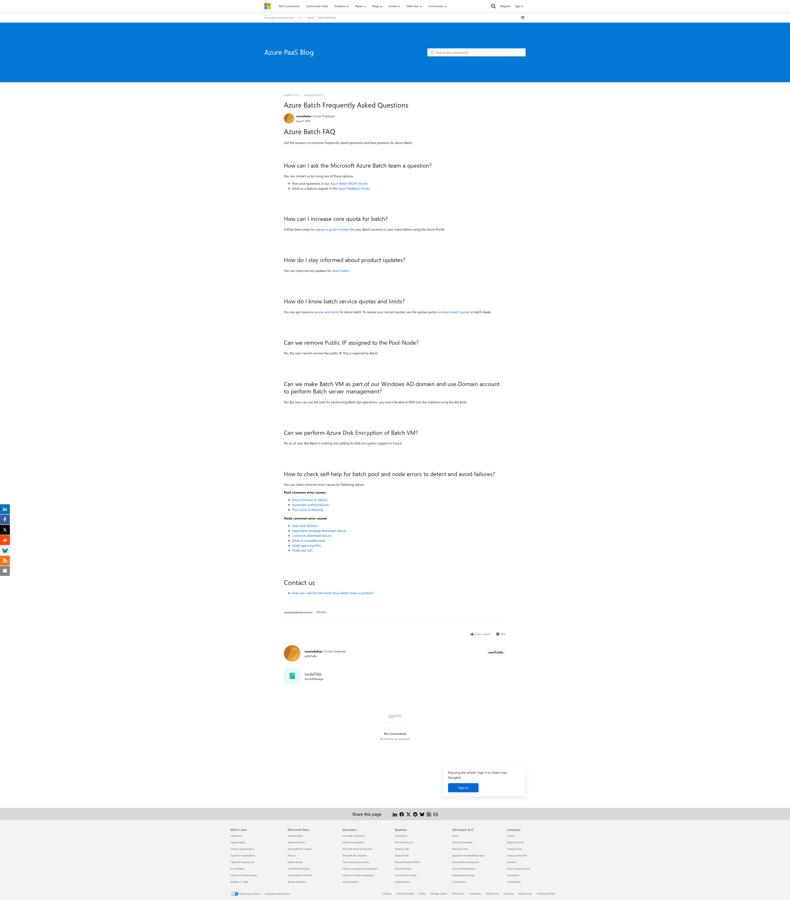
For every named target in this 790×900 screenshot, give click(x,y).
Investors (511, 862)
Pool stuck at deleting (307, 509)
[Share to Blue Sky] (422, 814)
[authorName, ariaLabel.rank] (289, 118)
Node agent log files (306, 545)
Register (505, 6)
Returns (292, 855)
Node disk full (302, 550)
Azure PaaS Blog (327, 17)
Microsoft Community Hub (278, 17)
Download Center (296, 842)
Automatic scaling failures (310, 504)
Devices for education (353, 842)
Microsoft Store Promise (300, 875)
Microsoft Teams (403, 868)
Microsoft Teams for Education (358, 848)
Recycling (508, 893)
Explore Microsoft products (243, 875)
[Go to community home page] (267, 6)
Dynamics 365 (402, 848)
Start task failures (304, 525)
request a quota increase (332, 229)
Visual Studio (459, 881)
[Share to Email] (435, 814)
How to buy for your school (356, 862)
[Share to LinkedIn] (395, 814)
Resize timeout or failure (309, 500)
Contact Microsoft (405, 893)
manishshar (304, 116)
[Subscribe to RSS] (429, 814)
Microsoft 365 (402, 855)
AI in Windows (237, 868)
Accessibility (513, 875)
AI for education (350, 881)
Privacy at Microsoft (517, 855)
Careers (511, 835)
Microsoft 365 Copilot (406, 875)
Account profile (295, 835)
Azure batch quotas (456, 312)
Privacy (422, 893)
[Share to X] (408, 814)
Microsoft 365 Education (355, 855)
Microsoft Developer (462, 842)
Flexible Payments (297, 881)
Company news (514, 848)
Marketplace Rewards (463, 875)
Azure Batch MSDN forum (348, 183)
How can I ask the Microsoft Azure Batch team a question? (333, 593)
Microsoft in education (354, 835)
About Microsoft (515, 842)
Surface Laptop (237, 842)
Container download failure (311, 535)
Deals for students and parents (358, 875)
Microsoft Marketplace (463, 868)
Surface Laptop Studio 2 (242, 848)
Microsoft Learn (460, 848)
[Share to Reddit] (415, 814)
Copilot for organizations (242, 855)
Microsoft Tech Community (465, 862)
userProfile (495, 652)
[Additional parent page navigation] (300, 17)
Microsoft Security (404, 842)
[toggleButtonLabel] (523, 17)
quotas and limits (326, 312)
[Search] (493, 6)
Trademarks (475, 893)
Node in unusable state (308, 540)
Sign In (519, 6)
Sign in (463, 787)
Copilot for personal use (242, 862)
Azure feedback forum (353, 188)
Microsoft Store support (299, 848)
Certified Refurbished (298, 868)
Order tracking (295, 862)
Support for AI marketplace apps (468, 855)
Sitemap (387, 893)
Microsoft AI (401, 835)
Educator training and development (360, 868)
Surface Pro (236, 835)
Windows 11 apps (239, 881)
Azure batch (340, 270)
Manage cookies (439, 893)
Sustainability (514, 881)
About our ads (525, 893)
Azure (310, 17)
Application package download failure (319, 530)
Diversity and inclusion (518, 868)
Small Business (402, 881)
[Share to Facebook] (402, 814)
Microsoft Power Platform (407, 862)
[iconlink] (292, 676)
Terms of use (458, 893)
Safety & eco (492, 893)
